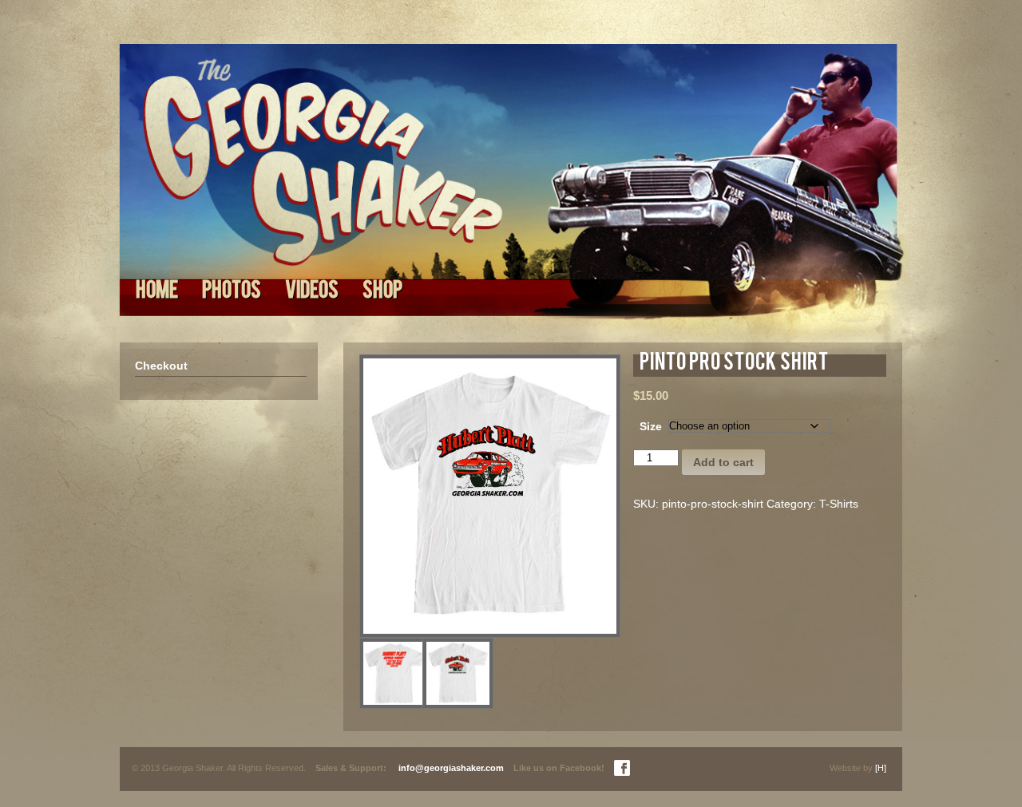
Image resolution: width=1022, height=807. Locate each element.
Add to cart (723, 462)
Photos (231, 292)
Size (651, 426)
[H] (880, 768)
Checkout (161, 365)
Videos (312, 292)
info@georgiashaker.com (451, 768)
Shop (382, 292)
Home (157, 292)
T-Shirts (838, 503)
